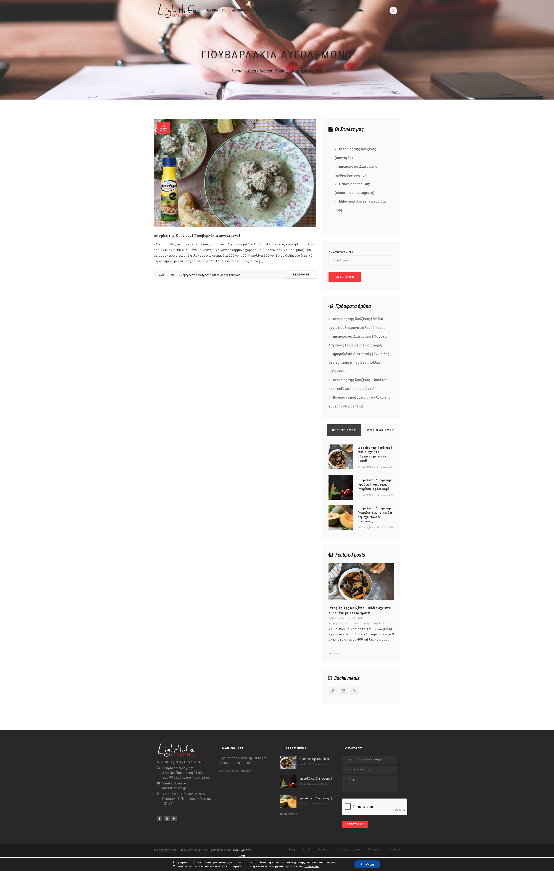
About (306, 849)
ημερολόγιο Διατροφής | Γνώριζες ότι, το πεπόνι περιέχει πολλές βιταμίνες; (359, 363)
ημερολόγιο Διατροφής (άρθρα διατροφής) (356, 170)
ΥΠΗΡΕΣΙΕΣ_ (272, 10)
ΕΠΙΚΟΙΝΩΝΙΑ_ (355, 10)
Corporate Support (348, 849)
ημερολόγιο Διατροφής (197, 275)
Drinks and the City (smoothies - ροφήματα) (354, 188)
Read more (288, 814)
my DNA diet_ (217, 10)
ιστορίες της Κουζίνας (226, 275)
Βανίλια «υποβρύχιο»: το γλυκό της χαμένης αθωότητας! (359, 401)
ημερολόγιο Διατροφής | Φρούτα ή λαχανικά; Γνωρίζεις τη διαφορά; (359, 340)
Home (237, 71)
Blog (291, 849)
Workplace (375, 849)
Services (323, 849)
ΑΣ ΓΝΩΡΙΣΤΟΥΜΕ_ (245, 10)
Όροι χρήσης (242, 850)
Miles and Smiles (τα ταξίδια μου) (360, 205)
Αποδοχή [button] (367, 864)
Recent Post (344, 430)
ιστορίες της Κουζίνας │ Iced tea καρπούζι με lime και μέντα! (358, 384)
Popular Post (380, 430)
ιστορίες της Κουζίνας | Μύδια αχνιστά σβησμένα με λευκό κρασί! (357, 323)
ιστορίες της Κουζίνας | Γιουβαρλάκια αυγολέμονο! (197, 235)
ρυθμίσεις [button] (311, 866)
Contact (395, 849)
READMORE (301, 274)
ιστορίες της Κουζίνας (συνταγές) (355, 153)
